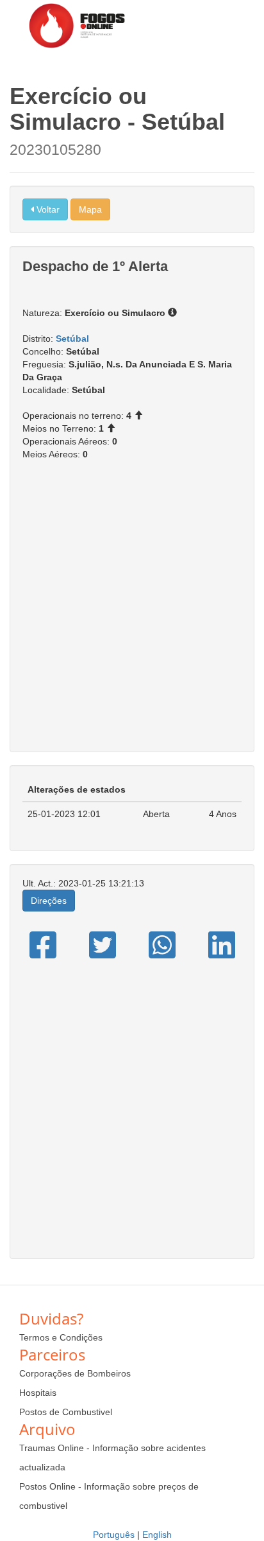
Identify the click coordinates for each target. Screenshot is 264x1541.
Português (114, 1534)
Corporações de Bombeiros (75, 1373)
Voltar (47, 209)
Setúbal (72, 338)
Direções (49, 900)
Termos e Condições (61, 1337)
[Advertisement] (132, 612)
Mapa (90, 209)
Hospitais (37, 1392)
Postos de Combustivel (65, 1412)
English (157, 1534)
